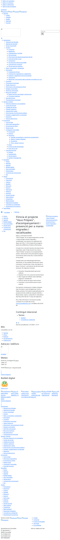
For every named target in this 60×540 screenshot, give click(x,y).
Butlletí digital (7, 222)
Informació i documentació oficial (13, 425)
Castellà (8, 17)
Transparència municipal (10, 434)
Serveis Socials (7, 503)
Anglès (8, 19)
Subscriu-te (4, 388)
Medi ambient (7, 509)
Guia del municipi (8, 466)
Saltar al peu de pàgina (9, 6)
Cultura (5, 490)
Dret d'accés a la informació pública (13, 447)
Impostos (6, 451)
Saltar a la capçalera (8, 1)
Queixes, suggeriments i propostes (13, 449)
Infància (5, 500)
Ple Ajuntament (7, 338)
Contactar (4, 10)
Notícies (17, 212)
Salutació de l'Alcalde (9, 408)
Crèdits (35, 518)
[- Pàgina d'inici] (10, 32)
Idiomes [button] (5, 13)
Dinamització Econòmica (10, 515)
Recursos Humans (8, 431)
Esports (5, 496)
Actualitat (7, 212)
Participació (6, 487)
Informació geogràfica (10, 459)
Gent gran (6, 498)
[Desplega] (11, 212)
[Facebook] (4, 11)
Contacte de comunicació (10, 481)
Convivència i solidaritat (10, 513)
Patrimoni (6, 488)
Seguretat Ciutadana (9, 511)
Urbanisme (6, 507)
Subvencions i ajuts (9, 446)
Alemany (8, 21)
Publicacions (7, 340)
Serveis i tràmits (5, 436)
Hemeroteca (7, 225)
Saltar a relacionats (8, 5)
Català (8, 15)
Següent (8, 374)
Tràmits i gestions (8, 444)
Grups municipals (8, 412)
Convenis (6, 419)
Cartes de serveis (8, 440)
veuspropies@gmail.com (23, 303)
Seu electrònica (7, 432)
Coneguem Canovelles (10, 464)
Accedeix (3, 354)
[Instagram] (23, 11)
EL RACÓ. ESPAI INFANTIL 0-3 (15, 393)
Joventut (5, 502)
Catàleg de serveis (8, 442)
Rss (4, 231)
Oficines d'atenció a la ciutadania (13, 438)
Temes (3, 485)
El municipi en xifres (9, 460)
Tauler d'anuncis (8, 423)
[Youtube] (16, 11)
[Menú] (1, 38)
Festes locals (7, 462)
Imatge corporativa (9, 427)
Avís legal (36, 523)
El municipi (4, 455)
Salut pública (7, 505)
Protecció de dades (39, 521)
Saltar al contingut (7, 3)
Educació (6, 494)
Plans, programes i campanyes (12, 416)
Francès (8, 23)
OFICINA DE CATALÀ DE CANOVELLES (46, 393)
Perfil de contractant (9, 429)
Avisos (5, 216)
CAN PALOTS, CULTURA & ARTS (26, 396)
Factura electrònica (9, 453)
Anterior (3, 374)
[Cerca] (42, 34)
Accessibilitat (37, 525)
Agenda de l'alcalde (9, 410)
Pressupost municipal (9, 421)
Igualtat (5, 492)
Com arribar (7, 457)
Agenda (5, 220)
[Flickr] (10, 11)
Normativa (6, 417)
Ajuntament (4, 406)
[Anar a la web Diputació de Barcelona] (45, 534)
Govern (5, 414)
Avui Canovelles (8, 224)
